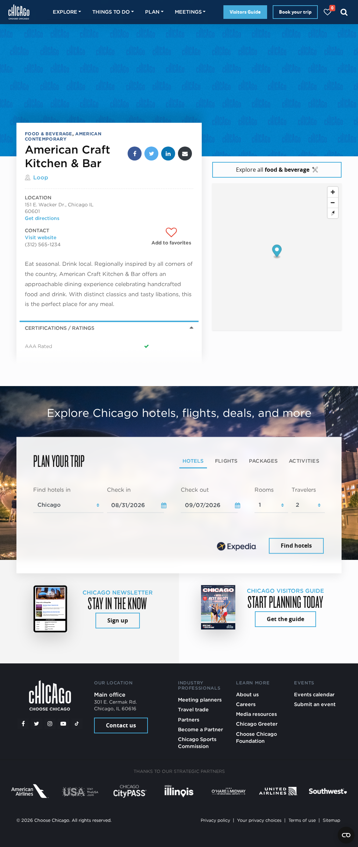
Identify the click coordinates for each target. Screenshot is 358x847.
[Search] (344, 12)
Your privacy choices (259, 820)
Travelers (304, 489)
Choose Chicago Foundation (256, 737)
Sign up (117, 620)
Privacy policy (215, 820)
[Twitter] (36, 723)
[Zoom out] (333, 202)
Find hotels (296, 546)
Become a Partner (200, 729)
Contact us (121, 725)
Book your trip (295, 12)
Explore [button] (65, 12)
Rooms (264, 489)
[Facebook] (23, 723)
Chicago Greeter (257, 724)
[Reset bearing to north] (333, 213)
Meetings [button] (188, 12)
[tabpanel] (179, 520)
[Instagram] (50, 723)
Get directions (42, 218)
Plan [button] (152, 12)
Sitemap (331, 820)
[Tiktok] (77, 723)
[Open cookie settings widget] (346, 835)
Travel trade (193, 709)
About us (247, 694)
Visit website (40, 237)
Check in (119, 489)
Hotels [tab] (193, 461)
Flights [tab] (226, 461)
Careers (246, 704)
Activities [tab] (304, 461)
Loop (40, 177)
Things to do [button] (111, 12)
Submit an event (315, 704)
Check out (195, 489)
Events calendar (314, 694)
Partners (188, 720)
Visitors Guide (245, 12)
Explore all (272, 169)
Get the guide (285, 619)
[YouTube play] (63, 723)
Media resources (256, 714)
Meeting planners (200, 700)
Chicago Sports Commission (197, 742)
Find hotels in (52, 489)
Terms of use (302, 820)
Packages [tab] (263, 461)
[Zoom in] (333, 192)
